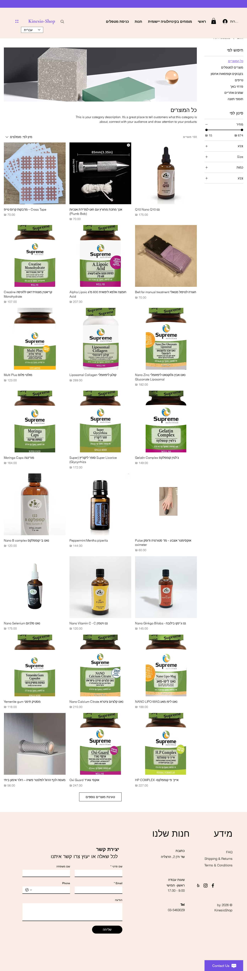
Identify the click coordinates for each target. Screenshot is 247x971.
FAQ (229, 852)
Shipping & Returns (218, 859)
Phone (66, 883)
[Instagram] (205, 885)
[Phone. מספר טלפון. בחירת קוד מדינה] (28, 890)
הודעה (118, 900)
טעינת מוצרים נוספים (100, 797)
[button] (213, 21)
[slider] (206, 130)
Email (118, 883)
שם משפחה (63, 866)
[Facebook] (213, 885)
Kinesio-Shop (41, 21)
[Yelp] (198, 885)
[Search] (62, 21)
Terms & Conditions (218, 865)
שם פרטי (116, 866)
